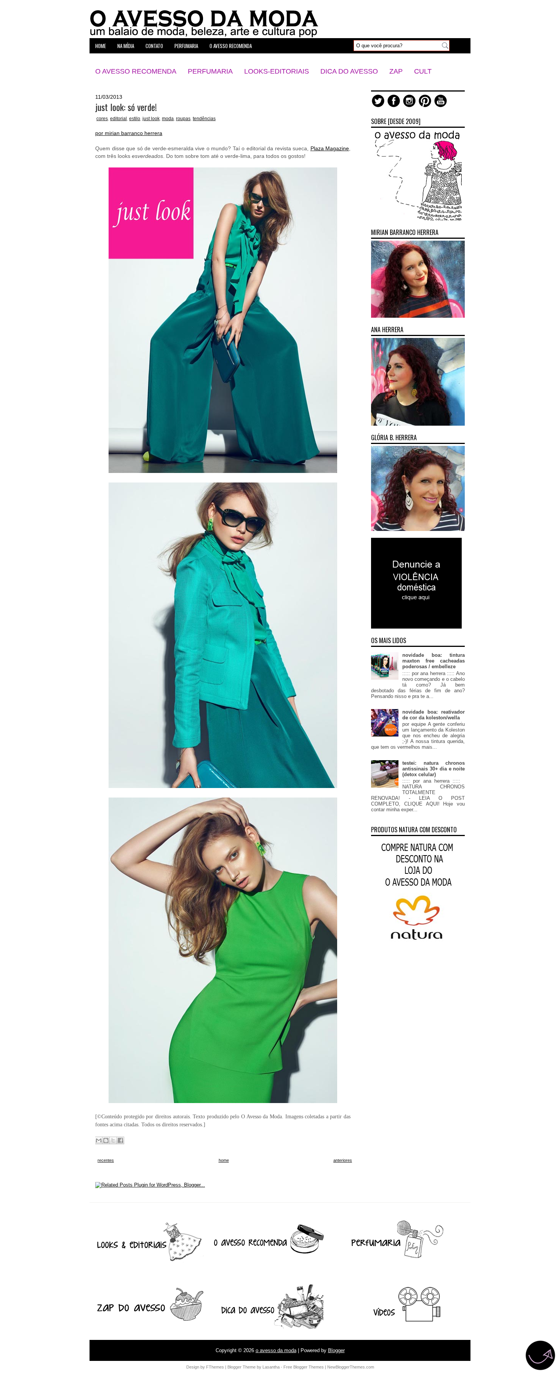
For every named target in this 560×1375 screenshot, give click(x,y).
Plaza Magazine (329, 148)
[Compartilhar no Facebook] (120, 1140)
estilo (134, 118)
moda (168, 118)
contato (154, 46)
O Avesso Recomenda (135, 71)
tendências (204, 118)
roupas (183, 118)
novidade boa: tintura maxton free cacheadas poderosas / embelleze (433, 660)
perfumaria (186, 46)
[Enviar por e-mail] (98, 1140)
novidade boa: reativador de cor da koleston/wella (433, 714)
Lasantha (271, 1367)
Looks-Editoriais (276, 71)
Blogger (336, 1350)
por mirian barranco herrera (128, 133)
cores (102, 118)
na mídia (125, 46)
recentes (106, 1160)
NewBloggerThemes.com (350, 1367)
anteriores (342, 1160)
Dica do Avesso (349, 71)
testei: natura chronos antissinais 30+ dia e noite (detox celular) (433, 768)
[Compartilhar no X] (113, 1140)
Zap (396, 71)
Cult (423, 71)
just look (151, 118)
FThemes (215, 1367)
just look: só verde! (126, 106)
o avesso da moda (276, 1350)
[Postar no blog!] (106, 1140)
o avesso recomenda (231, 46)
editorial (118, 118)
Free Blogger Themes (303, 1367)
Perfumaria (210, 71)
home (100, 46)
